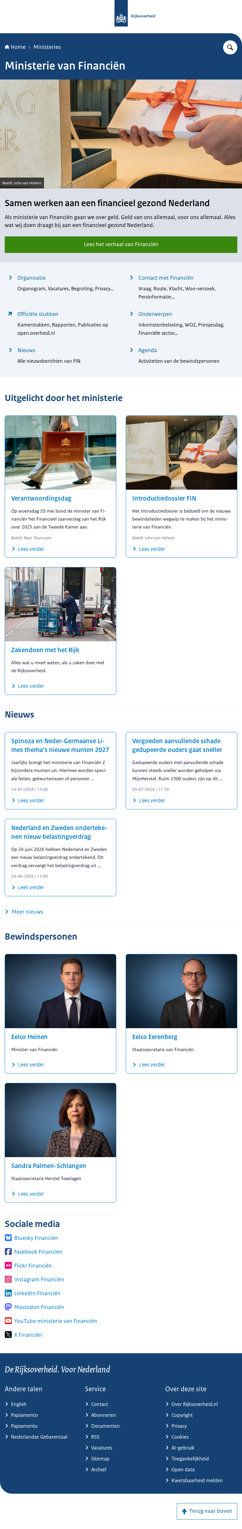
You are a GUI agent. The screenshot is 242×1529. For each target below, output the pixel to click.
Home (18, 47)
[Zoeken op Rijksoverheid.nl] (230, 47)
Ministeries (47, 47)
